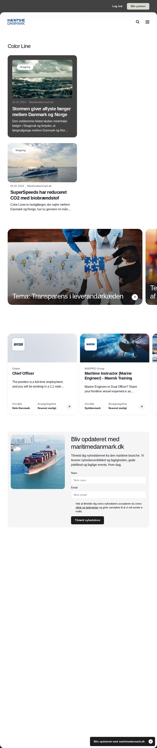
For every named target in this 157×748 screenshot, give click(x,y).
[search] (137, 22)
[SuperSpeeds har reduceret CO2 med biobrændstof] (42, 177)
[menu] (147, 22)
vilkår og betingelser (87, 507)
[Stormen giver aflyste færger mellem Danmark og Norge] (42, 96)
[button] (135, 297)
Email (74, 487)
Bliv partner (138, 6)
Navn (74, 472)
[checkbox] (72, 507)
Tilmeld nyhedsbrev (87, 520)
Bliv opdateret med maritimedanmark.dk (120, 741)
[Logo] (16, 22)
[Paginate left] (10, 266)
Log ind (117, 6)
